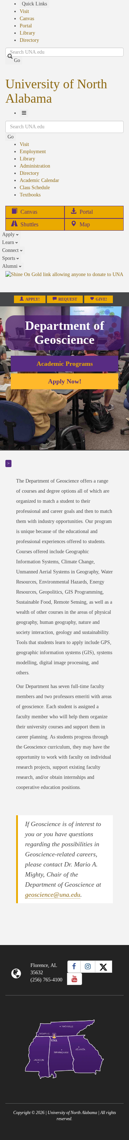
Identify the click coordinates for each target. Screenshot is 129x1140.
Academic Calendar (39, 180)
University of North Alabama (56, 91)
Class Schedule (35, 187)
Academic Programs (65, 363)
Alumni (10, 266)
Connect (11, 250)
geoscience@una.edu (52, 894)
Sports (9, 258)
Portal (26, 25)
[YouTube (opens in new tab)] (74, 979)
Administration (35, 166)
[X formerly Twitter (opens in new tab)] (103, 967)
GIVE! (101, 299)
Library (27, 33)
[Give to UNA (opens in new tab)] (64, 281)
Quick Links (34, 3)
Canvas (27, 18)
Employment (33, 151)
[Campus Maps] (64, 1048)
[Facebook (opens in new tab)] (74, 967)
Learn (8, 242)
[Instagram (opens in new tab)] (87, 967)
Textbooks (30, 195)
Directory (29, 40)
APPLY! (32, 299)
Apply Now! (64, 381)
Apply (9, 234)
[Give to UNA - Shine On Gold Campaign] (64, 1085)
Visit (24, 11)
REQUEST (67, 299)
